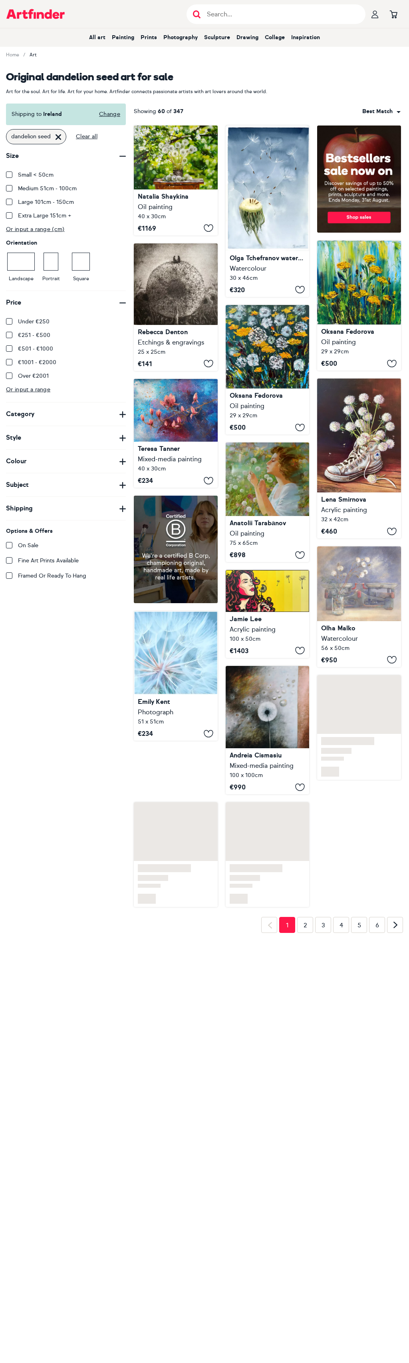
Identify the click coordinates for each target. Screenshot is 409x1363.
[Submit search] (197, 14)
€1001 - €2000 (37, 362)
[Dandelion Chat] (176, 307)
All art (97, 37)
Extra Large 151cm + (44, 215)
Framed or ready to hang (52, 575)
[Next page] (395, 935)
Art (33, 55)
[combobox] (381, 111)
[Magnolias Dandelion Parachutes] (176, 433)
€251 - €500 (34, 335)
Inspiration (305, 37)
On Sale (28, 545)
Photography (180, 37)
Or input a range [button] (28, 389)
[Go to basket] (393, 14)
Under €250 (34, 321)
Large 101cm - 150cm (46, 202)
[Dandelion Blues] (176, 740)
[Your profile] (375, 14)
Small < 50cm (36, 174)
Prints (149, 37)
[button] (381, 111)
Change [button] (109, 114)
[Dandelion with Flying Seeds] (268, 211)
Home (12, 55)
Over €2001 (33, 376)
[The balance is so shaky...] (359, 606)
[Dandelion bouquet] (359, 458)
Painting (123, 37)
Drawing (247, 37)
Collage (275, 37)
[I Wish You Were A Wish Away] (268, 614)
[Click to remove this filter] (58, 137)
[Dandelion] (268, 739)
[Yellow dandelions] (359, 306)
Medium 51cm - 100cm (47, 188)
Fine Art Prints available (48, 560)
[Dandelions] (268, 502)
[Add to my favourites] (208, 228)
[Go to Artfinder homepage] (35, 14)
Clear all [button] (86, 136)
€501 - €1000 (35, 348)
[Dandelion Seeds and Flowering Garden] (176, 180)
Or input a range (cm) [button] (35, 229)
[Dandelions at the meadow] (268, 370)
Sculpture (217, 37)
